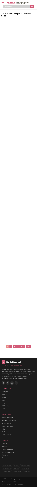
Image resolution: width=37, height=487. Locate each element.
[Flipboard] (16, 383)
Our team (4, 446)
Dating (3, 400)
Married (18, 2)
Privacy (4, 484)
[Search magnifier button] (32, 6)
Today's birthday (6, 423)
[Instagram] (12, 383)
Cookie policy (6, 458)
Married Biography (11, 479)
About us (4, 443)
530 (22, 346)
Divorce (4, 403)
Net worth (4, 394)
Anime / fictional (6, 435)
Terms (9, 484)
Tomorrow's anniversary (9, 420)
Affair (3, 408)
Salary (3, 429)
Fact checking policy (8, 452)
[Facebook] (3, 383)
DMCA (14, 484)
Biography (5, 391)
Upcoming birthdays (7, 426)
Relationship (5, 406)
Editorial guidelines (7, 449)
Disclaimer (20, 484)
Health (3, 432)
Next (28, 346)
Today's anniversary (7, 417)
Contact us (5, 455)
